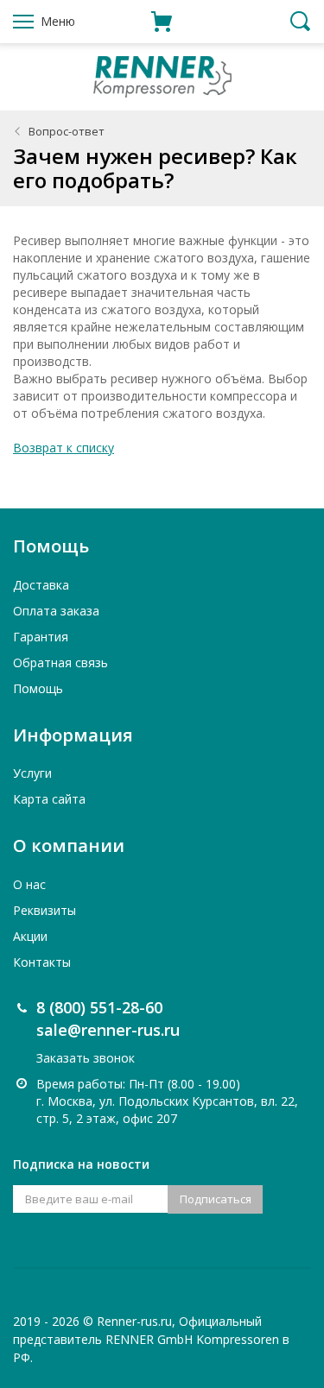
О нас (29, 884)
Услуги (32, 773)
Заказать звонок (85, 1058)
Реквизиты (44, 910)
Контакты (42, 962)
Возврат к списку (63, 447)
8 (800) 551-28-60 (99, 1007)
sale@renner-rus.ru (108, 1029)
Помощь (38, 688)
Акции (30, 936)
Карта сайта (49, 799)
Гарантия (40, 636)
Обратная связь (60, 662)
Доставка (41, 585)
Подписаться (215, 1199)
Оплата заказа (56, 611)
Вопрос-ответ (67, 131)
